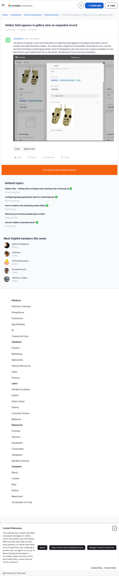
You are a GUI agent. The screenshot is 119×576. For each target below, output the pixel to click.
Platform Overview (21, 306)
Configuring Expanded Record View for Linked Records (29, 197)
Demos (15, 407)
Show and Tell (11, 217)
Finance (16, 377)
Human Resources (21, 365)
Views (17, 148)
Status (15, 490)
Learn (15, 383)
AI (13, 330)
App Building (18, 324)
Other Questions (51, 14)
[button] (3, 6)
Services (16, 436)
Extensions (17, 318)
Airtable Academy (21, 389)
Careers (15, 478)
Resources (17, 425)
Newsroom (17, 496)
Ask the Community (33, 14)
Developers (17, 442)
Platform (16, 300)
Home (5, 14)
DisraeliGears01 (19, 269)
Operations (17, 359)
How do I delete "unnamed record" (20, 222)
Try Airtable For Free (22, 502)
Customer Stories (20, 413)
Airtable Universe (20, 460)
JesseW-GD (18, 38)
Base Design (10, 209)
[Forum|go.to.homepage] (20, 5)
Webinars (16, 419)
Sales (14, 371)
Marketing (17, 353)
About (15, 472)
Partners (16, 431)
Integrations (18, 312)
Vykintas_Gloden (19, 277)
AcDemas (16, 252)
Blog (14, 484)
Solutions (16, 342)
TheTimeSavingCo (20, 260)
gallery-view (29, 148)
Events (15, 395)
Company (16, 466)
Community (15, 14)
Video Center (18, 401)
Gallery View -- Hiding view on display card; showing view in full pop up (37, 188)
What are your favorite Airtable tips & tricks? (25, 214)
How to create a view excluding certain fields (25, 205)
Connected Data (20, 336)
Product (16, 347)
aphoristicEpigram (20, 244)
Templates (17, 454)
